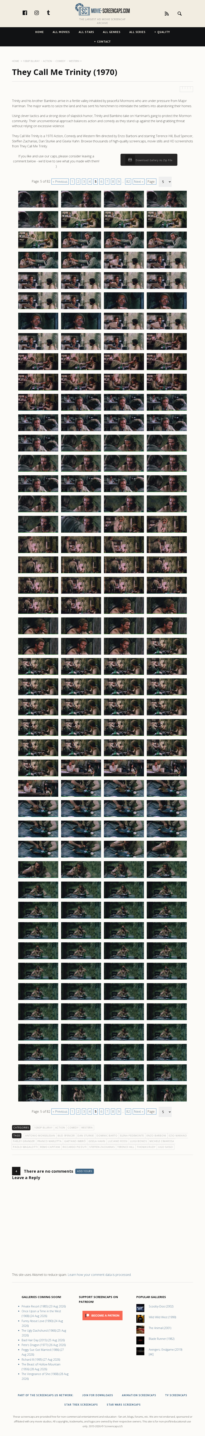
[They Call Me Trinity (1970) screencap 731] (124, 248)
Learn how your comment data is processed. (99, 1274)
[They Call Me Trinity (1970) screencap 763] (124, 410)
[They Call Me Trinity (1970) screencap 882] (81, 1020)
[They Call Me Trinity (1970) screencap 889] (38, 1060)
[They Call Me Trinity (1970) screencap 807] (124, 634)
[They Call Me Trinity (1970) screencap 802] (81, 613)
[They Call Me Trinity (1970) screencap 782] (81, 512)
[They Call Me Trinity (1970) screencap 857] (38, 898)
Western (87, 1127)
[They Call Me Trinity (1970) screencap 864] (167, 918)
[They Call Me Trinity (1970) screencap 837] (38, 796)
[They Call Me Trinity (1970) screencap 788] (167, 532)
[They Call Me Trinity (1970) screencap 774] (81, 471)
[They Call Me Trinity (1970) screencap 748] (167, 329)
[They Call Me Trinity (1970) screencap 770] (81, 451)
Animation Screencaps (139, 1395)
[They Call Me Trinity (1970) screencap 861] (38, 918)
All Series (137, 32)
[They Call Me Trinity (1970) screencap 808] (167, 634)
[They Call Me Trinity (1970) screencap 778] (81, 492)
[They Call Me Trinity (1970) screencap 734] (81, 268)
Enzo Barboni (156, 1135)
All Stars (86, 32)
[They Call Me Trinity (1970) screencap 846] (81, 837)
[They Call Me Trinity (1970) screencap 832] (167, 756)
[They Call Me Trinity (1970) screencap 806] (81, 634)
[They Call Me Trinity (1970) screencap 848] (167, 837)
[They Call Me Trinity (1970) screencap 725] (38, 228)
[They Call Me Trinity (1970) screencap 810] (81, 654)
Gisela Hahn (96, 1141)
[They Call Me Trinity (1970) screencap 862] (81, 918)
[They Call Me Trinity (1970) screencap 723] (124, 207)
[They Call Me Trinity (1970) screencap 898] (81, 1101)
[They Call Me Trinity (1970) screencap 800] (167, 593)
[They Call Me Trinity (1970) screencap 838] (81, 796)
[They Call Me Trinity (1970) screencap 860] (167, 898)
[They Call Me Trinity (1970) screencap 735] (124, 268)
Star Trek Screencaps (81, 1404)
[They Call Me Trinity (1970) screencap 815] (124, 674)
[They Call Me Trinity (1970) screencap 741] (38, 309)
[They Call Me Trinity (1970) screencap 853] (38, 878)
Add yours (84, 1171)
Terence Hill (125, 1147)
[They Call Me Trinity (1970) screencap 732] (167, 248)
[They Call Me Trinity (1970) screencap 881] (38, 1020)
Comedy (73, 1127)
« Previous (60, 181)
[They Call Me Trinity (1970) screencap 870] (81, 959)
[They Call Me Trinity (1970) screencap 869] (38, 959)
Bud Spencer (66, 1135)
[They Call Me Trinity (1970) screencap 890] (81, 1060)
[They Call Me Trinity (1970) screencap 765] (38, 431)
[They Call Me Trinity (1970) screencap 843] (124, 817)
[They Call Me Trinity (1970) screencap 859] (124, 898)
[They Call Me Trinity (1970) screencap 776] (167, 471)
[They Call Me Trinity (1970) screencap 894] (81, 1081)
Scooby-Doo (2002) (161, 1306)
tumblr (52, 12)
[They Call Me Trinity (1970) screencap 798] (81, 593)
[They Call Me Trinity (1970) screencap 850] (81, 857)
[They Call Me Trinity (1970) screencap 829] (38, 756)
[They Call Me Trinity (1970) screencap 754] (81, 370)
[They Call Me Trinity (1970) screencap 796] (167, 573)
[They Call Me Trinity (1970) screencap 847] (124, 837)
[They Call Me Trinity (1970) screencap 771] (124, 451)
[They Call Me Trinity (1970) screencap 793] (38, 573)
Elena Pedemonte (132, 1135)
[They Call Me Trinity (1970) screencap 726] (81, 228)
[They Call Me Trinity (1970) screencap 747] (124, 329)
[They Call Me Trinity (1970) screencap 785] (38, 532)
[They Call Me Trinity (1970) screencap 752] (167, 350)
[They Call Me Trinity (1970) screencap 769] (38, 451)
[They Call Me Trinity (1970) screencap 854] (81, 878)
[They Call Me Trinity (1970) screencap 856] (167, 878)
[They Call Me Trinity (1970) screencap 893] (38, 1081)
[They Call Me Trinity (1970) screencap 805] (38, 634)
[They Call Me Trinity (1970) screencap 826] (81, 735)
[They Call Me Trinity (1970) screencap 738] (81, 289)
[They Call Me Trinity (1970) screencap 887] (124, 1040)
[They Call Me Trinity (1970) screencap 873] (38, 979)
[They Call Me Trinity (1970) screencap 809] (38, 654)
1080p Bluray (43, 1127)
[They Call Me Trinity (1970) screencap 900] (167, 1101)
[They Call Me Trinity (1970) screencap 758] (81, 390)
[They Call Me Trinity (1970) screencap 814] (81, 674)
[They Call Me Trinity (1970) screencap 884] (167, 1020)
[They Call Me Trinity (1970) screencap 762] (81, 410)
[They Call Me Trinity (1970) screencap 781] (38, 512)
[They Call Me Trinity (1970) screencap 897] (38, 1101)
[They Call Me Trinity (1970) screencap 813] (38, 674)
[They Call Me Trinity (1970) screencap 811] (124, 654)
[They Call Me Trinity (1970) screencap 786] (81, 532)
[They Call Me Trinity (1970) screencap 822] (81, 715)
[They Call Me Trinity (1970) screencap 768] (167, 431)
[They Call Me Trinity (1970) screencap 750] (81, 350)
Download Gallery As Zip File (154, 160)
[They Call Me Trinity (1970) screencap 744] (167, 309)
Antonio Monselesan (40, 1135)
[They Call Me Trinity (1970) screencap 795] (124, 573)
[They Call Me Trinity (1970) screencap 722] (81, 207)
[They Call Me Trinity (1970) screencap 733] (38, 268)
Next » (138, 181)
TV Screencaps (176, 1395)
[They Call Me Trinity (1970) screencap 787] (124, 532)
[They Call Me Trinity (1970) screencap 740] (167, 289)
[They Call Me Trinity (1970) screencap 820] (167, 695)
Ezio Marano (178, 1135)
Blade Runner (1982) (161, 1339)
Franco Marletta (49, 1141)
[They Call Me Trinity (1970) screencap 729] (38, 248)
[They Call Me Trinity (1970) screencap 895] (124, 1081)
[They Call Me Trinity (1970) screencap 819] (124, 695)
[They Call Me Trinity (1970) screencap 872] (167, 959)
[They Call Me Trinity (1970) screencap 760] (167, 390)
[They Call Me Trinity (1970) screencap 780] (167, 492)
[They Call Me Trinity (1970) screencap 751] (124, 350)
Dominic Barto (107, 1135)
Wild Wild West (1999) (162, 1317)
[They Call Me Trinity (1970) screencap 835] (124, 776)
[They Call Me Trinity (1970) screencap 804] (167, 613)
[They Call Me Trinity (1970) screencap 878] (81, 1000)
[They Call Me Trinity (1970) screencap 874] (81, 979)
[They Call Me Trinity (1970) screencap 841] (38, 817)
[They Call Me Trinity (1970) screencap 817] (38, 695)
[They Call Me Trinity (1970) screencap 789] (38, 553)
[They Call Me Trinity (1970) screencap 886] (81, 1040)
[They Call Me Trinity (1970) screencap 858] (81, 898)
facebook (29, 12)
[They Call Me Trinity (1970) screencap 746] (81, 329)
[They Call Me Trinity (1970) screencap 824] (167, 715)
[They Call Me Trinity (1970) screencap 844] (167, 817)
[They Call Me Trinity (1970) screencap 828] (167, 735)
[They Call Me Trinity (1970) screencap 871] (124, 959)
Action (60, 1127)
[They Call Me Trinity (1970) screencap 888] (167, 1040)
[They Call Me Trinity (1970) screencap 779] (124, 492)
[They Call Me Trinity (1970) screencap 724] (167, 207)
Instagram (41, 12)
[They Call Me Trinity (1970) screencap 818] (81, 695)
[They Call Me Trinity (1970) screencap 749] (38, 350)
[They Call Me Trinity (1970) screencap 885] (38, 1040)
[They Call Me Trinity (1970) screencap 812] (167, 654)
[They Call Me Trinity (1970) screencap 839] (124, 796)
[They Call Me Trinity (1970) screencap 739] (124, 289)
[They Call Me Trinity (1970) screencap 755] (124, 370)
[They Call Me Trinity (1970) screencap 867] (124, 939)
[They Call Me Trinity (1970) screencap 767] (124, 431)
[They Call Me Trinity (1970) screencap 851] (124, 857)
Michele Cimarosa (162, 1141)
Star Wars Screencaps (124, 1404)
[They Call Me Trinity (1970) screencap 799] (124, 593)
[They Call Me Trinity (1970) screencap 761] (38, 410)
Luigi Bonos (138, 1141)
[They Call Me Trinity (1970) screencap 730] (81, 248)
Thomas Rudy (146, 1147)
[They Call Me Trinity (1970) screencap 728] (167, 228)
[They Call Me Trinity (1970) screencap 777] (38, 492)
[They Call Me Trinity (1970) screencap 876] (167, 979)
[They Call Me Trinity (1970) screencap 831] (124, 756)
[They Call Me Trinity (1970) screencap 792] (167, 553)
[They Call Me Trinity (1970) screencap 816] (167, 674)
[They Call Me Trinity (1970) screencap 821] (38, 715)
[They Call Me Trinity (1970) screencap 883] (124, 1020)
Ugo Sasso (165, 1147)
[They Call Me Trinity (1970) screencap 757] (38, 390)
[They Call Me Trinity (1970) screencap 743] (124, 309)
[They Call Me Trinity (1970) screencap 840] (167, 796)
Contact (104, 41)
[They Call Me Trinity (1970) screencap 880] (167, 1000)
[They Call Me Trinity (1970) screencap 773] (38, 471)
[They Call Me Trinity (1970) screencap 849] (38, 857)
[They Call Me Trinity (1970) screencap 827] (124, 735)
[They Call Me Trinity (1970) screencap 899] (124, 1101)
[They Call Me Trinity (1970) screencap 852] (167, 857)
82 (128, 181)
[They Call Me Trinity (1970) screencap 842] (81, 817)
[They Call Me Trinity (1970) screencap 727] (124, 228)
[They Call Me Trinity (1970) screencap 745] (38, 329)
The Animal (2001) (160, 1328)
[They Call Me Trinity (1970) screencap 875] (124, 979)
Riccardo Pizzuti (75, 1147)
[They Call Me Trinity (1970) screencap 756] (167, 370)
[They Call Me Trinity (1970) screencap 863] (124, 918)
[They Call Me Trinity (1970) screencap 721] (38, 207)
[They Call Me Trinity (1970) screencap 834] (81, 776)
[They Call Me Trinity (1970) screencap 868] (167, 939)
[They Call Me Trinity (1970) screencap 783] (124, 512)
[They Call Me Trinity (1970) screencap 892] (167, 1060)
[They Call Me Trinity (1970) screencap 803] (124, 613)
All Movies (61, 32)
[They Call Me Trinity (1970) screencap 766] (81, 431)
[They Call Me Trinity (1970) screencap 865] (38, 939)
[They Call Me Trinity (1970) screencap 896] (167, 1081)
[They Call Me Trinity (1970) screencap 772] (167, 451)
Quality (163, 32)
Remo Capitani (50, 1147)
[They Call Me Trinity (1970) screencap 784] (167, 512)
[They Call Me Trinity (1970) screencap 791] (124, 553)
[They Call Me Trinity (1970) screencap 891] (124, 1060)
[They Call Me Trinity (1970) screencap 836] (167, 776)
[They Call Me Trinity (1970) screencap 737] (38, 289)
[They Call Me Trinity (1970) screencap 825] (38, 735)
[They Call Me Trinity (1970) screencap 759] (124, 390)
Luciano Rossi (118, 1141)
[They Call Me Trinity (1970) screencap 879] (124, 1000)
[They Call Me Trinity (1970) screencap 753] (38, 370)
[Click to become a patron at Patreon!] (102, 1321)
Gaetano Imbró (75, 1141)
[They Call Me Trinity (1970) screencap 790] (81, 553)
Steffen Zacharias (102, 1147)
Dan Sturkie (85, 1135)
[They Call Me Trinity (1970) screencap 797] (38, 593)
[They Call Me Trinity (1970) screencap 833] (38, 776)
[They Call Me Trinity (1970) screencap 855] (124, 878)
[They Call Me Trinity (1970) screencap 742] (81, 309)
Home (39, 32)
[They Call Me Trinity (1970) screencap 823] (124, 715)
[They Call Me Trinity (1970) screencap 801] (38, 613)
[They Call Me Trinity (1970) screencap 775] (124, 471)
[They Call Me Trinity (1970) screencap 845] (38, 837)
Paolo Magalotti (25, 1147)
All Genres (112, 32)
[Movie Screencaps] (102, 9)
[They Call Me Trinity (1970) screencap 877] (38, 1000)
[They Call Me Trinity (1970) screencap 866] (81, 939)
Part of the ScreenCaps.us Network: (45, 1395)
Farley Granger (24, 1141)
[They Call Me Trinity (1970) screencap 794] (81, 573)
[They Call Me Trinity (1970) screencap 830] (81, 756)
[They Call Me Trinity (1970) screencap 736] (167, 268)
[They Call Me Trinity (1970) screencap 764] (167, 410)
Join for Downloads (97, 1395)
